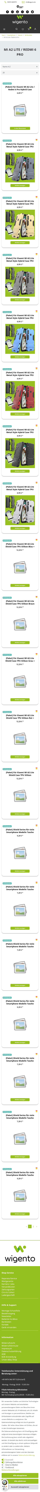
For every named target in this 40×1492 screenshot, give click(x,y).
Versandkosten (8, 1286)
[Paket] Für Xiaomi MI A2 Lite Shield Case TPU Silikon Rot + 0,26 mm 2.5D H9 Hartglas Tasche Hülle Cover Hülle (20, 716)
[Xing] (27, 11)
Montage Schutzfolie (11, 1310)
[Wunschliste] (22, 29)
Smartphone (11, 35)
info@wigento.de (31, 2)
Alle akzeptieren (20, 1475)
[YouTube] (17, 11)
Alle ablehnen (20, 1481)
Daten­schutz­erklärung (26, 1455)
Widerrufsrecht (8, 1343)
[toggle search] (16, 29)
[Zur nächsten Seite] (36, 1226)
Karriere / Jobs (8, 1284)
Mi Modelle (28, 35)
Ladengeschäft (8, 1295)
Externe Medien (11, 1465)
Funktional (9, 1467)
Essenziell (9, 1460)
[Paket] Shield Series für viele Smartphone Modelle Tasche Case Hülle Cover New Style (20, 831)
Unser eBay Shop (9, 1359)
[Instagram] (12, 11)
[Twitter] (32, 11)
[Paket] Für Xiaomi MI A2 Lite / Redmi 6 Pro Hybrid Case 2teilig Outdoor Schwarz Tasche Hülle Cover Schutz (20, 88)
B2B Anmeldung (9, 1357)
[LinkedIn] (22, 11)
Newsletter (6, 1316)
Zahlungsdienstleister (14, 1462)
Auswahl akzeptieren (20, 1487)
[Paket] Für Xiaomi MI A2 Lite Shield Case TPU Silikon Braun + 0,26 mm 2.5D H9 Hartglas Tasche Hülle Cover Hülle (20, 602)
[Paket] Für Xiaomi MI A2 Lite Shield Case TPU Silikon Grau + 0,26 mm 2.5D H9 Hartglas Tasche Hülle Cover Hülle (20, 659)
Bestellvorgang (8, 1313)
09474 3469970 (12, 2)
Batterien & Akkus (9, 1319)
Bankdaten (6, 1321)
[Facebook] (7, 11)
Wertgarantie (7, 1281)
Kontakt (5, 1324)
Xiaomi (20, 35)
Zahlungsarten (8, 1289)
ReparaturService (9, 1278)
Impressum (7, 1348)
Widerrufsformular (10, 1345)
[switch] (5, 1489)
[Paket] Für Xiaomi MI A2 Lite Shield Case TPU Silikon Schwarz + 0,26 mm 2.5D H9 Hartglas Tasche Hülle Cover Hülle (20, 773)
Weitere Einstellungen (10, 1470)
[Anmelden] (35, 29)
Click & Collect (8, 1292)
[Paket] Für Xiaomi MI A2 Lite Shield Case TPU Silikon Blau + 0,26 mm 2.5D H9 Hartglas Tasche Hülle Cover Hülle (20, 545)
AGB (3, 1354)
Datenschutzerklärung (11, 1351)
